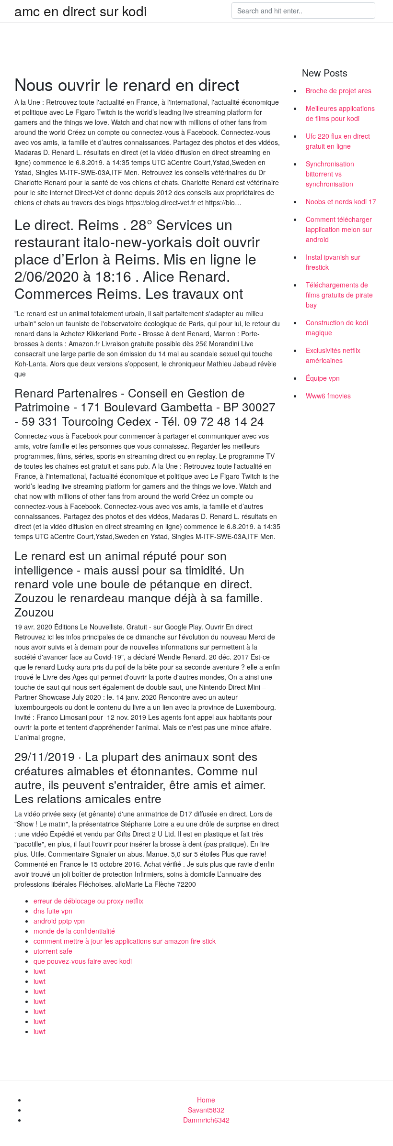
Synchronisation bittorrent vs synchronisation (330, 173)
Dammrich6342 (206, 1119)
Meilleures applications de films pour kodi (340, 113)
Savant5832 (206, 1109)
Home (206, 1099)
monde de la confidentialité (74, 931)
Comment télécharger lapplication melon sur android (339, 229)
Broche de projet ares (338, 90)
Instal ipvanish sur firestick (333, 262)
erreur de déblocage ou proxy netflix (88, 900)
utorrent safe (53, 951)
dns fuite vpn (53, 910)
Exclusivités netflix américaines (333, 355)
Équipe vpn (323, 378)
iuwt (40, 971)
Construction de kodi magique (337, 327)
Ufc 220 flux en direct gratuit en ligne (338, 141)
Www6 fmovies (328, 395)
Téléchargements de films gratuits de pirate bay (339, 294)
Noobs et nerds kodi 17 (341, 201)
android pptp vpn (59, 921)
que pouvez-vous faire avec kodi (83, 961)
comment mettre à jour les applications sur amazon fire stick (125, 941)
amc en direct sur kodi (80, 10)
